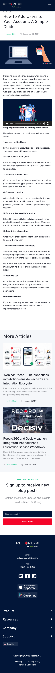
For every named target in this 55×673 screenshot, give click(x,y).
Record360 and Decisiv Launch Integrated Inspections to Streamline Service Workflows (25, 443)
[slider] (25, 123)
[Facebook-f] (27, 576)
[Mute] (44, 123)
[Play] (6, 123)
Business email (12, 514)
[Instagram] (34, 576)
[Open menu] (49, 5)
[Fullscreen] (48, 123)
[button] (27, 112)
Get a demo (27, 521)
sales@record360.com (27, 558)
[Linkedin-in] (21, 576)
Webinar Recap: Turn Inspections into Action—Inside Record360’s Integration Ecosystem (26, 379)
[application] (27, 112)
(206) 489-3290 (27, 567)
